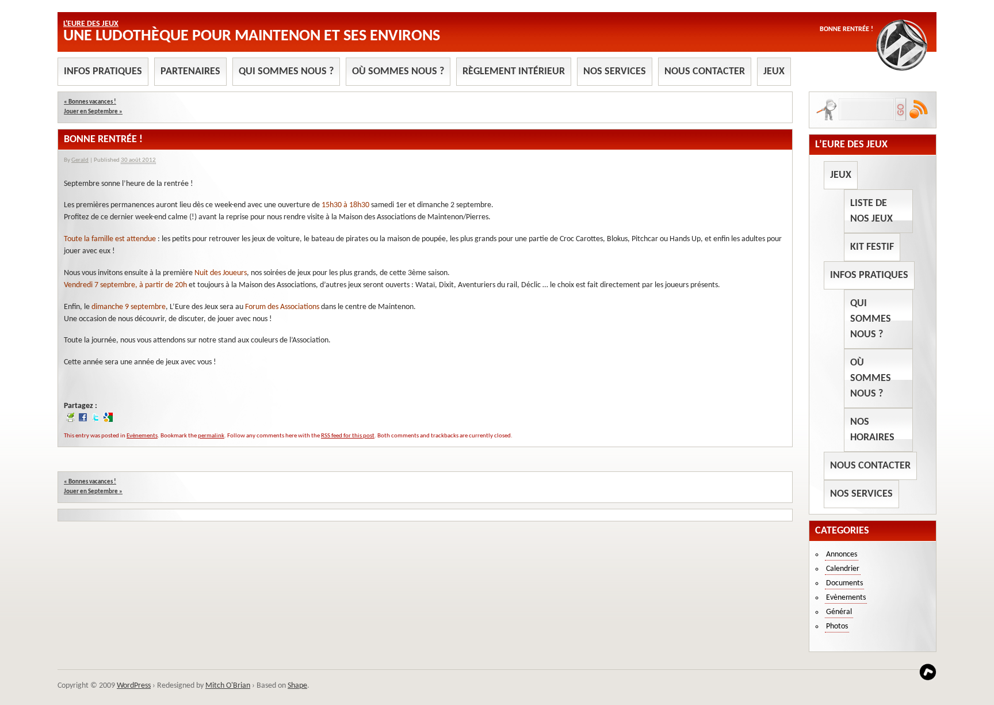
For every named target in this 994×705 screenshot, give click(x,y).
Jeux (774, 71)
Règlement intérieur (513, 71)
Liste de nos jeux (871, 211)
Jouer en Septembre (93, 112)
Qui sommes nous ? (286, 71)
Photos (837, 626)
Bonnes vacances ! (90, 102)
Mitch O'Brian (227, 685)
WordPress (134, 685)
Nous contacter (704, 71)
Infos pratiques (103, 71)
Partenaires (190, 71)
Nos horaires (872, 430)
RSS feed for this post (347, 436)
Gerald (80, 160)
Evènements (142, 436)
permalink (211, 436)
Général (839, 612)
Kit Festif (872, 247)
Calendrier (842, 569)
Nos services (614, 71)
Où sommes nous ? (398, 71)
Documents (844, 583)
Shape (297, 685)
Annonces (841, 554)
